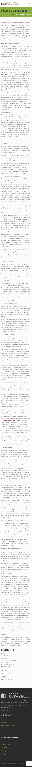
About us (3, 718)
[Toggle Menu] (29, 4)
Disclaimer (3, 728)
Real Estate (3, 754)
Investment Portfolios (6, 744)
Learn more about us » (6, 710)
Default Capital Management (7, 763)
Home (12, 14)
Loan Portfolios (4, 747)
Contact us (3, 722)
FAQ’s (2, 732)
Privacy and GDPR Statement (7, 725)
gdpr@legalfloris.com (9, 420)
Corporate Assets (5, 741)
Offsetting (3, 751)
